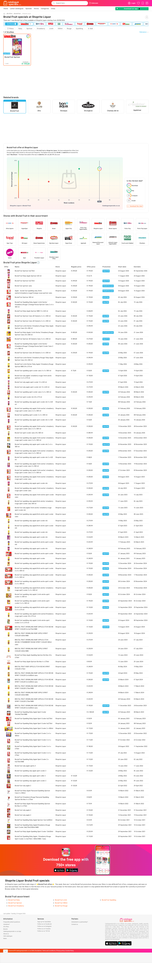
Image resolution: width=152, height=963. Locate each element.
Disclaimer (38, 950)
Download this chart (136, 206)
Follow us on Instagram (44, 926)
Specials (28, 9)
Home (6, 9)
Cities (53, 9)
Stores (36, 9)
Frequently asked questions (11, 922)
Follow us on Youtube (43, 928)
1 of (8, 32)
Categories (45, 9)
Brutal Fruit (17, 13)
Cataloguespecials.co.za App (12, 931)
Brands (5, 929)
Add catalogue (7, 936)
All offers (9, 13)
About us (6, 934)
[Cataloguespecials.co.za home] (12, 3)
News (5, 938)
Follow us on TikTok (43, 931)
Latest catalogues (16, 9)
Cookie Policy (70, 950)
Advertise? (6, 924)
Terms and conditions (48, 950)
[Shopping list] (147, 3)
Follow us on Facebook (44, 924)
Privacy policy (60, 950)
